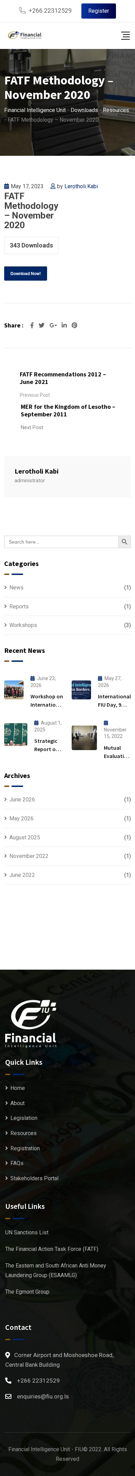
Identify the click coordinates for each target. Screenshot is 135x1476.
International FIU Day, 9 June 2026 (114, 704)
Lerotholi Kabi (81, 186)
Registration (25, 1148)
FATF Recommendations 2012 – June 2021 (63, 378)
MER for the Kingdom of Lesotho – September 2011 (68, 410)
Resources (23, 1133)
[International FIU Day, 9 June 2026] (81, 689)
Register (98, 11)
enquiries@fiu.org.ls (43, 1396)
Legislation (23, 1118)
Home (17, 1088)
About (17, 1103)
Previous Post (35, 395)
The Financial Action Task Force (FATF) (51, 1249)
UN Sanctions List (26, 1232)
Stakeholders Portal (34, 1178)
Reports (19, 606)
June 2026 (22, 799)
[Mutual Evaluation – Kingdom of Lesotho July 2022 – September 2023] (84, 738)
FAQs (17, 1163)
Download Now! (25, 273)
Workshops (23, 625)
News (16, 587)
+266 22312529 (50, 10)
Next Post (32, 427)
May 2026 (21, 818)
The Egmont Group (27, 1291)
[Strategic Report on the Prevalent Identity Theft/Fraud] (15, 734)
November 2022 (28, 856)
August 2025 (24, 837)
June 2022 (22, 875)
